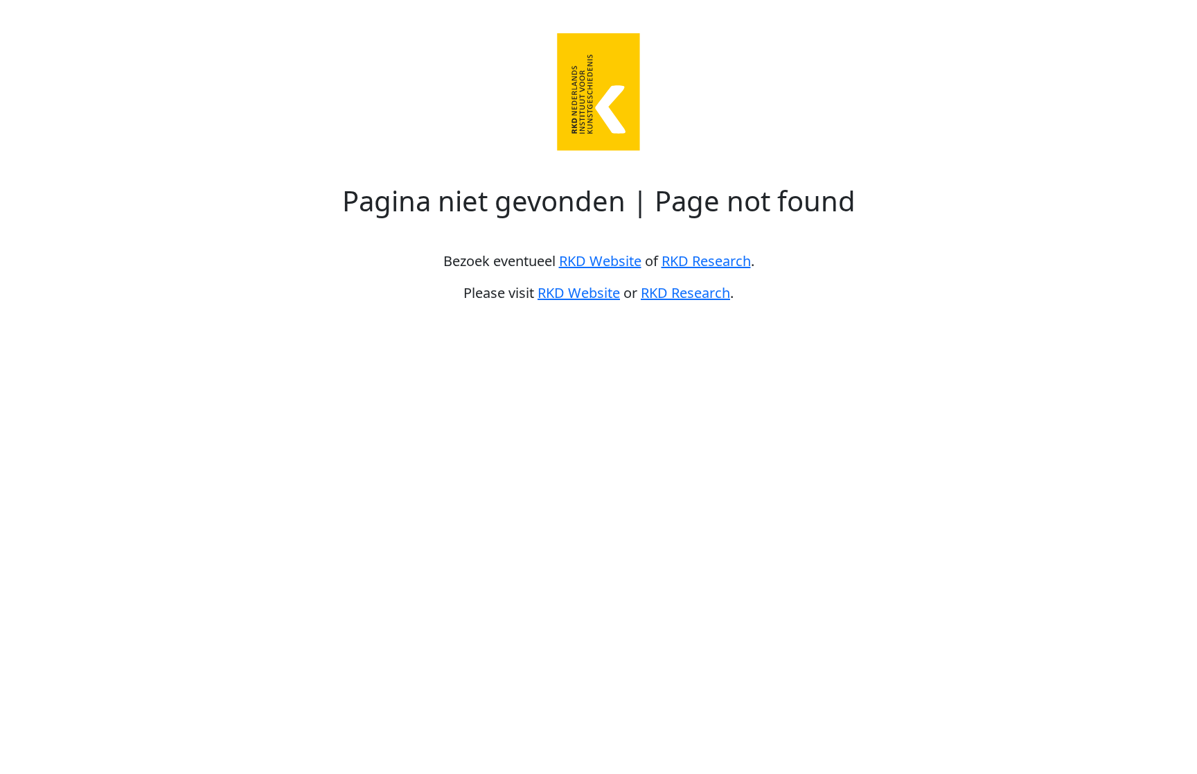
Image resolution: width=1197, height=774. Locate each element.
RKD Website (600, 261)
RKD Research (706, 261)
